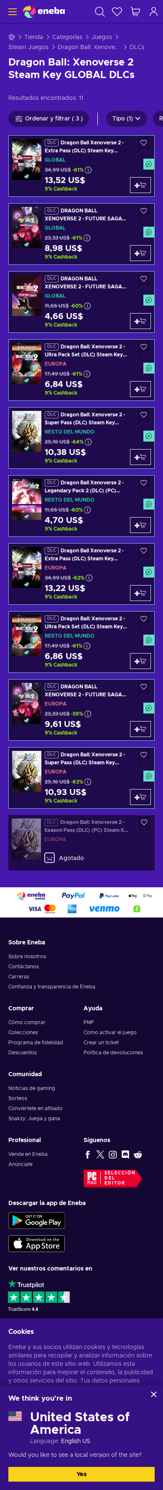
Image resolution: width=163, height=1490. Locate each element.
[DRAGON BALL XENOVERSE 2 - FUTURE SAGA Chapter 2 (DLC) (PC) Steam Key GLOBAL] (81, 302)
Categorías (67, 37)
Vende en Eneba (28, 1154)
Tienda (33, 37)
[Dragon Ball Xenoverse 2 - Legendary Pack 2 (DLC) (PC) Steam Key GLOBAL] (81, 506)
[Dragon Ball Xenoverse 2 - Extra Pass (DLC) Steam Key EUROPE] (81, 574)
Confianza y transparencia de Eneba (51, 986)
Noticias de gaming (31, 1088)
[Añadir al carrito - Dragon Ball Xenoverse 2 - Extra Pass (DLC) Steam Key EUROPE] (140, 593)
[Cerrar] (154, 1394)
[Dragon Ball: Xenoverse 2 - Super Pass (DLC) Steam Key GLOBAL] (81, 438)
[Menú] (11, 11)
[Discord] (125, 1154)
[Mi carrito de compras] (135, 11)
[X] (100, 1154)
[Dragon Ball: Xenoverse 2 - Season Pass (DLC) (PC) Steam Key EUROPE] (81, 842)
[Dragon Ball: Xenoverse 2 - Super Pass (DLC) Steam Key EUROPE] (81, 778)
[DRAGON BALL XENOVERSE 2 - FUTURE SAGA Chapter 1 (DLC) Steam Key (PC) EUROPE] (81, 710)
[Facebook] (88, 1154)
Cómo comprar (27, 1022)
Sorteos (17, 1098)
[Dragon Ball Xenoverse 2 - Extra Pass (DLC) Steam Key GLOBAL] (81, 166)
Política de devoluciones (113, 1052)
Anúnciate (20, 1164)
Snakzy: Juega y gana (34, 1118)
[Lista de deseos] (117, 11)
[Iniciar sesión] (154, 11)
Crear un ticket (101, 1042)
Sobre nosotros (27, 956)
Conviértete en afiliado (35, 1108)
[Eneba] (44, 11)
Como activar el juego (110, 1032)
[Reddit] (138, 1154)
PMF (89, 1022)
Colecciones (23, 1032)
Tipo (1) (122, 119)
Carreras (18, 976)
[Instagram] (113, 1154)
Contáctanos (23, 966)
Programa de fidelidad (35, 1042)
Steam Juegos (28, 47)
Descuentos (22, 1052)
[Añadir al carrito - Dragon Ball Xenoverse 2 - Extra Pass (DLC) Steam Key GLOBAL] (140, 185)
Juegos (102, 37)
